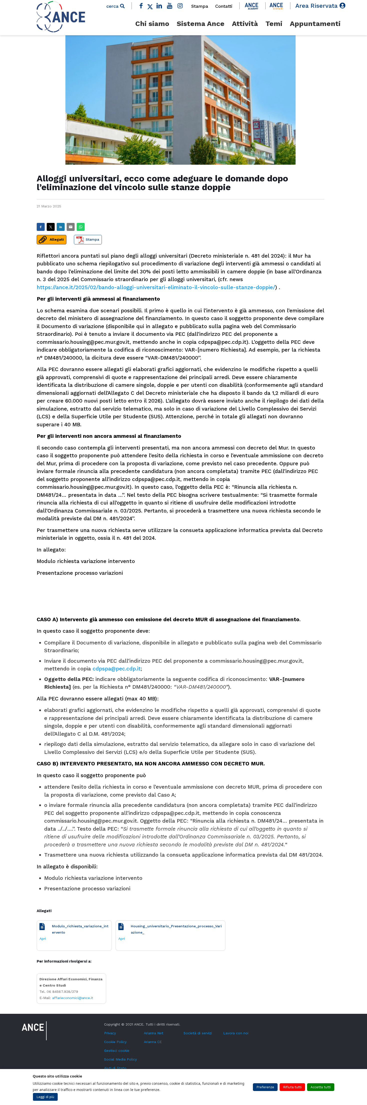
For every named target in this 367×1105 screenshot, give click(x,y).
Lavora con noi (235, 1033)
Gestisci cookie (116, 1051)
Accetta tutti (321, 1087)
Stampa (199, 6)
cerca (113, 6)
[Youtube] (170, 5)
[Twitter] (150, 5)
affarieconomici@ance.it (72, 998)
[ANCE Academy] (251, 5)
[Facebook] (141, 5)
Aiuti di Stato (115, 1068)
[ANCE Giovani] (276, 5)
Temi (273, 23)
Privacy (110, 1033)
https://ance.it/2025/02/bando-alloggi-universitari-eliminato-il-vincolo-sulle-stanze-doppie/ (156, 287)
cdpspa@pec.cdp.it (117, 668)
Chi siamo (152, 23)
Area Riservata (317, 5)
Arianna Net (153, 1033)
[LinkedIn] (159, 5)
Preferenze (265, 1087)
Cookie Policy (115, 1042)
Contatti (223, 6)
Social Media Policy (120, 1059)
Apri (42, 939)
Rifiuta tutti (292, 1087)
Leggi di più (45, 1097)
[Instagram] (180, 5)
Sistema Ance (200, 23)
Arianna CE (153, 1042)
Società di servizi (198, 1033)
